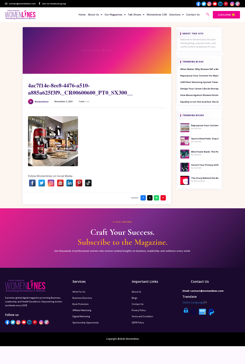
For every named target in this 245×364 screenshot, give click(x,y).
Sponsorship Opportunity (85, 322)
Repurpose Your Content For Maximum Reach (199, 75)
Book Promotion (80, 304)
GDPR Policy (138, 322)
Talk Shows (134, 14)
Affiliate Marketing (81, 310)
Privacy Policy (139, 310)
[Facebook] (32, 183)
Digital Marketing (81, 316)
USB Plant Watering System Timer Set (199, 82)
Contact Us (193, 14)
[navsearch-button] (207, 14)
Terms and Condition (142, 316)
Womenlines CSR (157, 14)
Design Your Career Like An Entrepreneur (199, 88)
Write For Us (78, 291)
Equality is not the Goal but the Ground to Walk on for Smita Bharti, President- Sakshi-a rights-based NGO (199, 101)
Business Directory (82, 298)
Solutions (174, 14)
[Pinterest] (79, 183)
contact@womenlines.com (207, 290)
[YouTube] (60, 183)
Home (82, 14)
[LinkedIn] (69, 183)
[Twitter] (41, 183)
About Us (93, 14)
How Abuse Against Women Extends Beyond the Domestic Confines (199, 95)
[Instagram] (51, 183)
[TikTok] (88, 183)
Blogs (134, 298)
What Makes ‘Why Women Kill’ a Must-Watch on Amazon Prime (199, 69)
